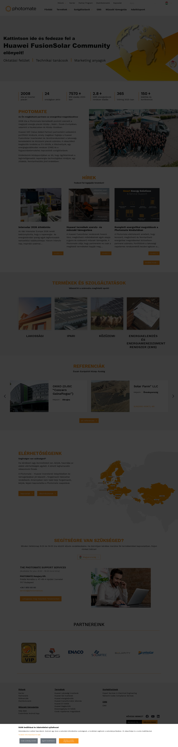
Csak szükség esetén (28, 741)
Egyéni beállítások (48, 741)
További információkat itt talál (29, 735)
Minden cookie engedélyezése (68, 740)
